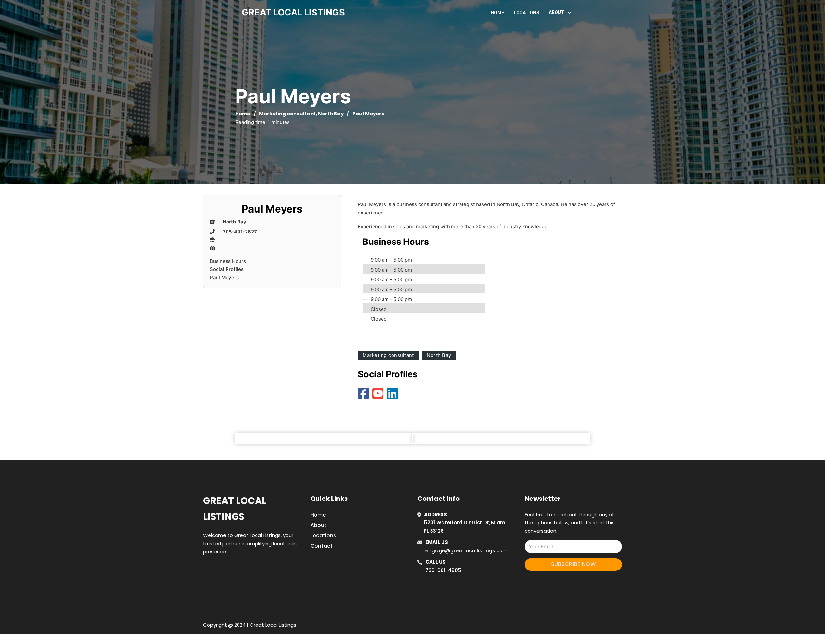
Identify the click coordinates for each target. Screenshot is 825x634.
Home (497, 12)
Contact (321, 546)
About (318, 525)
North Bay (331, 113)
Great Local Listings (234, 508)
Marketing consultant (287, 113)
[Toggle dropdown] (570, 12)
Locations (526, 12)
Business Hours (228, 261)
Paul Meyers (224, 277)
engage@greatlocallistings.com (466, 550)
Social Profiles (227, 269)
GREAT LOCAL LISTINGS (293, 12)
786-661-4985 (443, 570)
